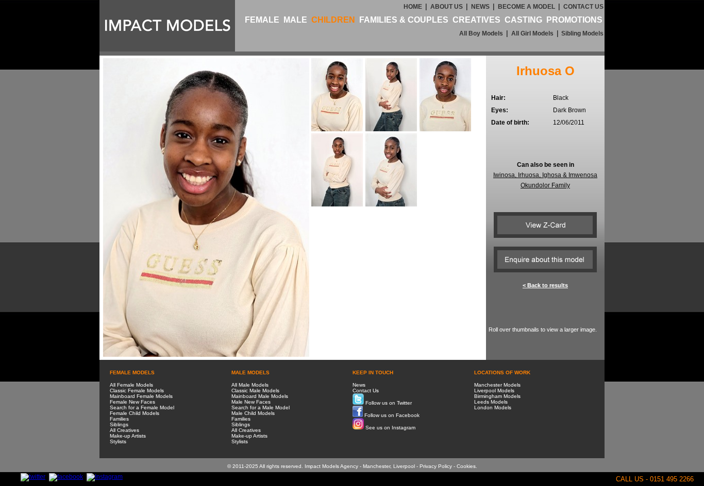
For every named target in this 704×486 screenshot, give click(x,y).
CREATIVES (476, 19)
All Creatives (124, 430)
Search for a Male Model (260, 407)
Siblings (119, 424)
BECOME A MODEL (526, 6)
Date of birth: (510, 122)
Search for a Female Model (142, 407)
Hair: (498, 97)
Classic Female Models (137, 390)
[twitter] (33, 476)
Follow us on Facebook (391, 415)
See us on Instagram (389, 427)
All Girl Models (532, 33)
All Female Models (131, 385)
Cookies (466, 466)
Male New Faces (251, 402)
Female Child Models (134, 413)
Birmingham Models (497, 396)
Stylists (118, 441)
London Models (492, 407)
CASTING (523, 19)
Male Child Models (253, 413)
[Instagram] (105, 476)
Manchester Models (497, 385)
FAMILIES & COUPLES (403, 19)
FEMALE (262, 19)
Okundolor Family (545, 185)
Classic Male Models (255, 390)
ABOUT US (446, 6)
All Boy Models (481, 33)
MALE (295, 19)
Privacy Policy (436, 466)
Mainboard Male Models (259, 396)
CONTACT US (583, 6)
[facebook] (66, 476)
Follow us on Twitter (388, 403)
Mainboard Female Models (141, 396)
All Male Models (250, 385)
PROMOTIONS (574, 19)
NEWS (480, 6)
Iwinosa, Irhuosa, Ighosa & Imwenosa (545, 175)
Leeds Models (491, 402)
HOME (413, 6)
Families (119, 419)
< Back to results (545, 285)
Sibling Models (582, 33)
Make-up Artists (128, 436)
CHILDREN (333, 19)
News (359, 385)
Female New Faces (132, 402)
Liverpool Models (494, 390)
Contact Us (366, 390)
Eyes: (499, 110)
